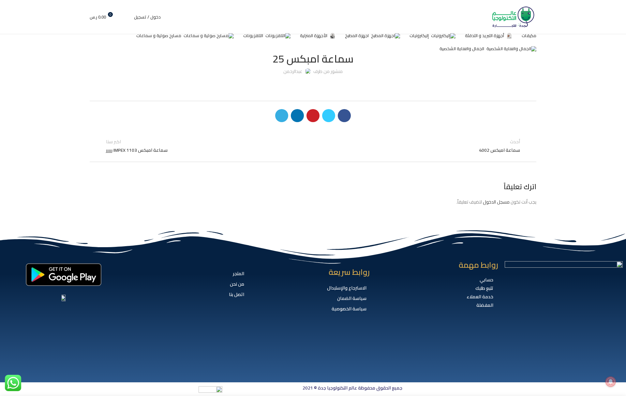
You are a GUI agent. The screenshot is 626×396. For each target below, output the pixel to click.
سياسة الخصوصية (349, 308)
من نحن (237, 284)
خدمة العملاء (480, 296)
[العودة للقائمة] (313, 146)
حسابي (486, 280)
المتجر (238, 273)
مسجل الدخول (496, 202)
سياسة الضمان (351, 298)
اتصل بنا (236, 294)
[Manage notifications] (610, 381)
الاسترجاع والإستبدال (346, 288)
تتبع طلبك (484, 288)
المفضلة (484, 305)
